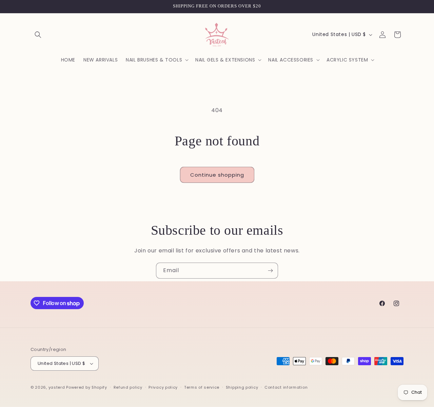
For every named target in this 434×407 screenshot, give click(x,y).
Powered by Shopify (86, 387)
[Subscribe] (270, 271)
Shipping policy (242, 387)
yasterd (56, 387)
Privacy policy (163, 387)
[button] (38, 34)
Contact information (286, 387)
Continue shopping (217, 174)
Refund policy (128, 387)
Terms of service (201, 387)
